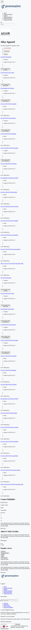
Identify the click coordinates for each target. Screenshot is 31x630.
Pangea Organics (5, 553)
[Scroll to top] (2, 2)
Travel (5, 13)
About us (6, 603)
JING (2, 556)
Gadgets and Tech (8, 19)
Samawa (3, 551)
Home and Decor (8, 18)
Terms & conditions (8, 607)
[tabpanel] (15, 166)
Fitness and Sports (8, 14)
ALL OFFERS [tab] (7, 48)
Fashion (5, 15)
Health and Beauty (8, 17)
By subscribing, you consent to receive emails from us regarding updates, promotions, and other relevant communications (14, 627)
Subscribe (17, 624)
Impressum (6, 604)
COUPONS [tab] (6, 51)
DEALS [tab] (5, 54)
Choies (2, 554)
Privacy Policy (7, 606)
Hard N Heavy (4, 557)
